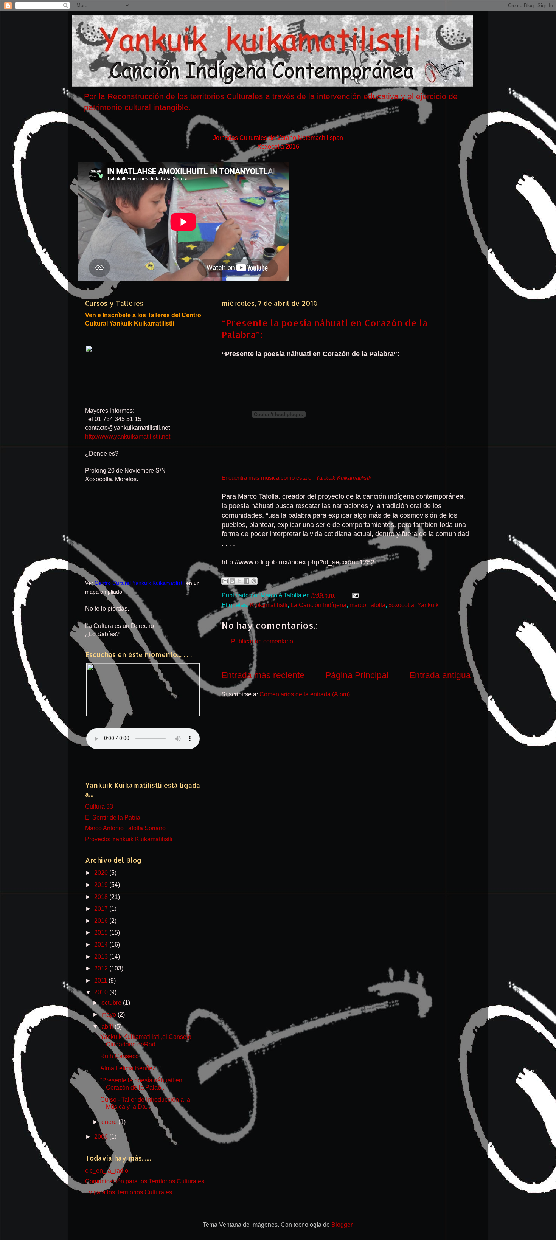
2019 (101, 884)
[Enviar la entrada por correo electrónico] (354, 595)
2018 (101, 896)
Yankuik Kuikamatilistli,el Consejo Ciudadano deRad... (145, 1040)
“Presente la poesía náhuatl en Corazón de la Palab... (141, 1084)
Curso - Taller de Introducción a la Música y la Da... (145, 1103)
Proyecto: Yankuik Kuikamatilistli (128, 838)
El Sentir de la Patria (112, 817)
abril (108, 1026)
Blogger (341, 1224)
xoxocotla (401, 604)
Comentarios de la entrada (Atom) (304, 694)
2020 (101, 872)
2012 (101, 968)
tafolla (377, 604)
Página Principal (356, 675)
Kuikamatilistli (268, 604)
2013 (101, 956)
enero (109, 1121)
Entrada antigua (440, 675)
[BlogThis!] (232, 581)
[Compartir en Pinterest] (254, 581)
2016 (101, 920)
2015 (101, 932)
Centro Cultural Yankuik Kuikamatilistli (140, 583)
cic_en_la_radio (106, 1170)
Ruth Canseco (119, 1055)
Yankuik (428, 604)
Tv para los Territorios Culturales (128, 1192)
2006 (101, 1136)
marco (357, 604)
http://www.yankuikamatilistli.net (127, 436)
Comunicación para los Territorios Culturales (144, 1181)
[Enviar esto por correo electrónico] (225, 581)
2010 (101, 992)
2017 (101, 908)
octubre (112, 1002)
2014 (101, 944)
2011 (101, 980)
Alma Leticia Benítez (127, 1068)
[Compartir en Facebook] (246, 581)
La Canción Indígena (318, 604)
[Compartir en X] (239, 581)
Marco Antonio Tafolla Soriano (125, 828)
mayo (109, 1014)
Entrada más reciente (262, 675)
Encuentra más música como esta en (296, 478)
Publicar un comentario (262, 641)
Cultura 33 (99, 806)
